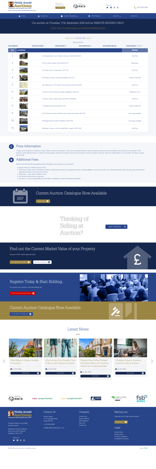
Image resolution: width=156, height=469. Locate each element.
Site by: (142, 448)
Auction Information (70, 16)
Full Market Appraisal (18, 262)
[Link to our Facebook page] (115, 8)
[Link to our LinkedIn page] (111, 8)
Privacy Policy (118, 434)
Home (23, 16)
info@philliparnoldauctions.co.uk (54, 428)
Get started (115, 227)
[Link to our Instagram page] (118, 8)
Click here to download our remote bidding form (77, 28)
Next (152, 361)
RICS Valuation (83, 421)
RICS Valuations (96, 16)
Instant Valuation (41, 262)
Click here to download (19, 314)
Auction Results (84, 419)
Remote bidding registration (21, 293)
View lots (41, 201)
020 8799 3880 (50, 424)
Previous (4, 361)
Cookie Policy (118, 432)
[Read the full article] (25, 350)
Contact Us (134, 16)
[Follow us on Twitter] (108, 8)
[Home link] (20, 5)
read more (25, 373)
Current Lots (60, 7)
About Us (116, 16)
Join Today (119, 422)
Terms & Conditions (120, 436)
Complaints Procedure (121, 439)
